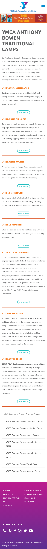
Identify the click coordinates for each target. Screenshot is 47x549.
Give (5, 502)
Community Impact (32, 491)
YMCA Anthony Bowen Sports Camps (22, 435)
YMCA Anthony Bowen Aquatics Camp (23, 471)
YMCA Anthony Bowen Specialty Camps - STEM (24, 444)
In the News (29, 502)
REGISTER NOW (23, 112)
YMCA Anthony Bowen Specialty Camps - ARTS (24, 455)
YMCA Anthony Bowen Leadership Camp (24, 428)
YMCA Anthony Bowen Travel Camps (22, 464)
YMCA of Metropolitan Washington (23, 11)
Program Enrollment (33, 494)
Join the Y (7, 505)
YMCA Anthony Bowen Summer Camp (22, 414)
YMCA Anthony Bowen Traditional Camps (24, 421)
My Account (29, 498)
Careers (6, 491)
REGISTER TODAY (23, 213)
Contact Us (8, 494)
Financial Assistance (12, 498)
